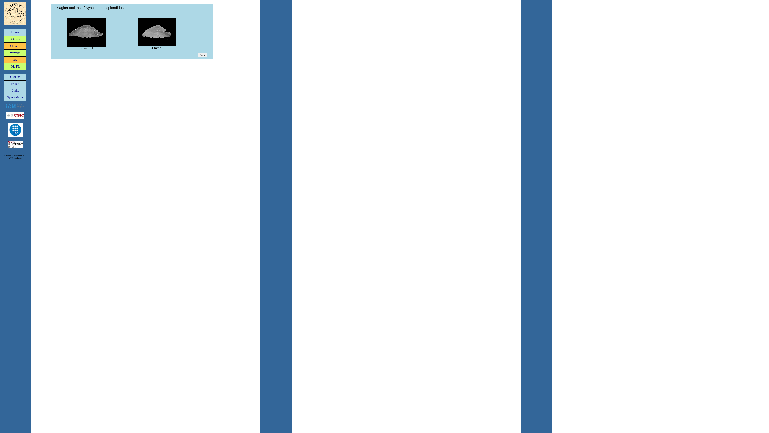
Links (15, 90)
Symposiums (15, 97)
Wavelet (15, 53)
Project (15, 83)
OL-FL (15, 66)
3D (15, 59)
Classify (15, 46)
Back (202, 55)
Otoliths (15, 77)
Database (15, 39)
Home (15, 32)
